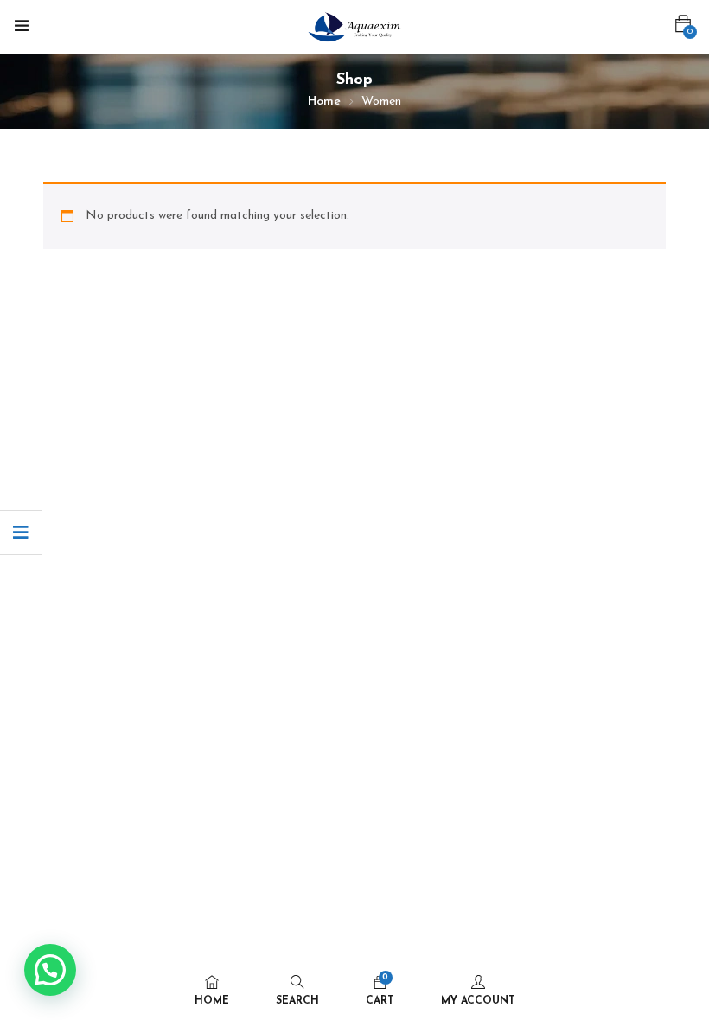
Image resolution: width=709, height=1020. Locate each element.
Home (324, 101)
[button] (683, 25)
